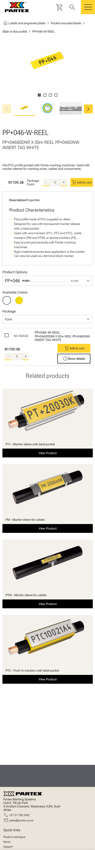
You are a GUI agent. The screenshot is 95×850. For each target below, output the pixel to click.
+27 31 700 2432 (19, 815)
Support (8, 846)
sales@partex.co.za (21, 820)
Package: (33, 180)
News (6, 841)
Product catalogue (14, 837)
